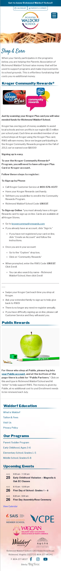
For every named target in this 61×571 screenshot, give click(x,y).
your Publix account (13, 374)
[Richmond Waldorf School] (30, 29)
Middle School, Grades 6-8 (17, 458)
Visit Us (7, 422)
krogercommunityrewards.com (28, 223)
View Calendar (10, 506)
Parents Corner (38, 8)
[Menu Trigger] (54, 15)
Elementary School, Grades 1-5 (19, 452)
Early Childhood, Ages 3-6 (17, 447)
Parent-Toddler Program (16, 442)
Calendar (21, 8)
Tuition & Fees (10, 417)
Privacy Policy (10, 427)
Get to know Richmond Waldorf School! (30, 3)
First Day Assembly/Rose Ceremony (32, 499)
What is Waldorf (11, 412)
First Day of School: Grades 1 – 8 (30, 490)
